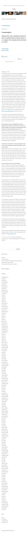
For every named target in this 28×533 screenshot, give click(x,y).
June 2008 (4, 368)
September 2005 (5, 416)
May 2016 (4, 278)
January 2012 (4, 304)
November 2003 (5, 452)
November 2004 (5, 432)
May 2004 (4, 442)
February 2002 (4, 483)
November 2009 (5, 347)
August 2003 (4, 457)
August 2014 (4, 285)
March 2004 (4, 445)
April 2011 (4, 319)
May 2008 (4, 370)
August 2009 (4, 350)
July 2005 (3, 419)
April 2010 (4, 339)
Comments (5, 520)
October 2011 (4, 309)
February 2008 (4, 375)
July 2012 (3, 295)
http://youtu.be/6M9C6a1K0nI (8, 111)
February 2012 (4, 303)
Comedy (13, 237)
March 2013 (4, 288)
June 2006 (4, 403)
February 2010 (4, 342)
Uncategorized (5, 238)
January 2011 (4, 324)
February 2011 (4, 322)
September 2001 (5, 491)
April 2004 (4, 443)
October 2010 (4, 329)
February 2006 (4, 407)
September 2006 (5, 399)
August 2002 (4, 473)
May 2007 (4, 389)
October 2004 (4, 434)
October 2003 (4, 453)
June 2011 (4, 316)
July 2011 (3, 314)
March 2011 (4, 321)
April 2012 (4, 300)
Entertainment (19, 237)
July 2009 (3, 352)
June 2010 (4, 336)
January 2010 (4, 344)
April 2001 (4, 499)
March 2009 (4, 358)
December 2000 (5, 502)
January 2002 (4, 484)
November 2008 (5, 363)
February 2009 (4, 360)
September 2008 (5, 365)
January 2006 (4, 409)
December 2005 (5, 411)
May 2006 (4, 404)
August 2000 (4, 507)
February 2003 (4, 463)
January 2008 (4, 376)
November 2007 (5, 380)
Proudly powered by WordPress (8, 530)
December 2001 (5, 486)
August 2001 (4, 492)
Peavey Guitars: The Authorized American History (12, 260)
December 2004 (5, 430)
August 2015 (4, 283)
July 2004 (3, 439)
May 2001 (4, 497)
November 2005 (5, 412)
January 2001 (4, 501)
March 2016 (4, 280)
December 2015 (5, 282)
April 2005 (4, 424)
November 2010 (5, 327)
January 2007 (4, 393)
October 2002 (4, 470)
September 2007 (5, 383)
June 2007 (4, 388)
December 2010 (5, 326)
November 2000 (5, 504)
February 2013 (4, 290)
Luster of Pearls (5, 259)
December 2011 (5, 306)
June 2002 (4, 476)
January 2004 (4, 448)
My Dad (3, 257)
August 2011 (4, 313)
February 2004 (4, 447)
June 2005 (4, 421)
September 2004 (5, 435)
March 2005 (4, 425)
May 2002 (4, 478)
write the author (5, 50)
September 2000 (5, 506)
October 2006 (4, 398)
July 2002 (3, 474)
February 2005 (4, 427)
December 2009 (5, 345)
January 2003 (4, 465)
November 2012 (5, 291)
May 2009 (4, 355)
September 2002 (5, 471)
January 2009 (4, 362)
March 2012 (4, 301)
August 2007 (4, 385)
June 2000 (4, 509)
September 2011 (5, 311)
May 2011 (4, 318)
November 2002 (5, 468)
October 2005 (4, 414)
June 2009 (4, 353)
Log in (3, 517)
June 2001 (4, 496)
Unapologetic (6, 25)
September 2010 (5, 331)
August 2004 (4, 437)
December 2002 (5, 466)
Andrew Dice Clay (16, 238)
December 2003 (5, 450)
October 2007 (4, 381)
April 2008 (4, 371)
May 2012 (4, 298)
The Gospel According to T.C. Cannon (9, 264)
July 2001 (3, 494)
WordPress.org (5, 522)
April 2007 (4, 391)
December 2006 (5, 394)
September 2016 (5, 277)
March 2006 (4, 406)
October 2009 (4, 349)
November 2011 (5, 308)
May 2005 (4, 422)
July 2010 (3, 334)
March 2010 (4, 340)
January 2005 (4, 429)
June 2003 (4, 460)
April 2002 (4, 479)
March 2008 (4, 373)
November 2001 (5, 488)
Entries (4, 519)
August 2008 (4, 367)
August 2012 (4, 293)
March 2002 (4, 481)
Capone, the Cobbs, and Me (7, 262)
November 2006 (5, 396)
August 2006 (4, 401)
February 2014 (4, 286)
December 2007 (5, 378)
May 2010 (4, 337)
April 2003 (4, 461)
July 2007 (3, 386)
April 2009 (4, 357)
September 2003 (5, 455)
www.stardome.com (12, 233)
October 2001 (4, 489)
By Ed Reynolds (5, 48)
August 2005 (4, 417)
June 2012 (4, 296)
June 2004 (4, 440)
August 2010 (4, 332)
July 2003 (3, 458)
